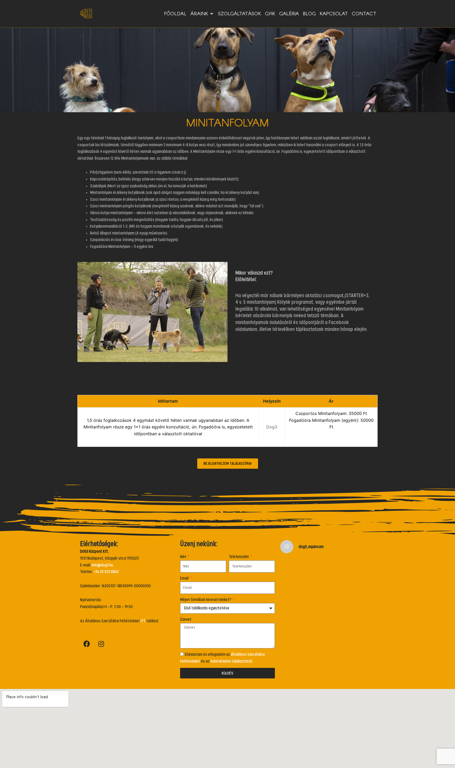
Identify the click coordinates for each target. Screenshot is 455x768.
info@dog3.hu (102, 565)
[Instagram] (101, 643)
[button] (227, 463)
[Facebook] (86, 643)
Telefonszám (239, 557)
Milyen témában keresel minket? (206, 600)
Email (184, 578)
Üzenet (185, 619)
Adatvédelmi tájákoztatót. (231, 661)
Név (183, 557)
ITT (143, 621)
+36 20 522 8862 (106, 572)
